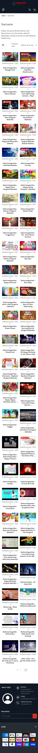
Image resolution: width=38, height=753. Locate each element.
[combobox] (18, 10)
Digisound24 (15, 750)
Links (3, 727)
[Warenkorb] (35, 10)
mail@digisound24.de (28, 699)
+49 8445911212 (26, 704)
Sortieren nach (15, 45)
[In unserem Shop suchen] (29, 10)
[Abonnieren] (35, 716)
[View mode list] (6, 45)
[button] (3, 10)
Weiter (26, 670)
